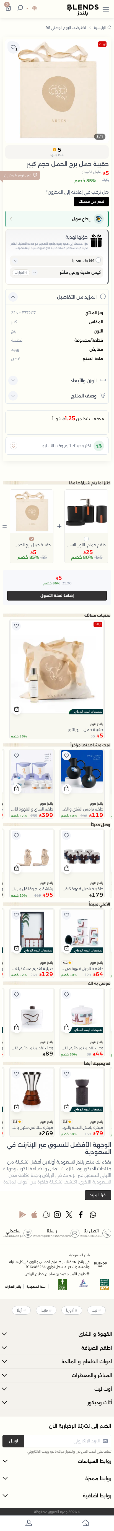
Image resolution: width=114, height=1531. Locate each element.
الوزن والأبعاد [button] (83, 380)
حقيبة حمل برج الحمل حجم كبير (31, 544)
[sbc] (83, 1286)
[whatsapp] (93, 1216)
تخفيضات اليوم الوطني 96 (66, 27)
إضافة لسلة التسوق (57, 595)
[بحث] (19, 8)
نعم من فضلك (91, 201)
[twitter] (70, 1216)
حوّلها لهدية (77, 237)
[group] (57, 91)
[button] (105, 8)
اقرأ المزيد (98, 1195)
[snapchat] (46, 1216)
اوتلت (102, 44)
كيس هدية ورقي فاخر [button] (80, 272)
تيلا (94, 1310)
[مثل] (16, 626)
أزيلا (19, 1310)
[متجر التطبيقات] (34, 1216)
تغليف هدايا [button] (83, 260)
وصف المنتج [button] (84, 396)
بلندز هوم (96, 724)
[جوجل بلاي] (23, 1216)
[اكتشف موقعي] (13, 445)
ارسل (13, 1441)
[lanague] (31, 8)
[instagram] (58, 1216)
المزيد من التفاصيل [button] (77, 297)
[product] (57, 666)
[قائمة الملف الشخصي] (28, 1524)
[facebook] (81, 1216)
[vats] (104, 1286)
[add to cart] (17, 710)
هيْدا (44, 1310)
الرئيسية (100, 27)
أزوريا (70, 1310)
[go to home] (85, 1524)
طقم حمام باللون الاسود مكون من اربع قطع (86, 544)
